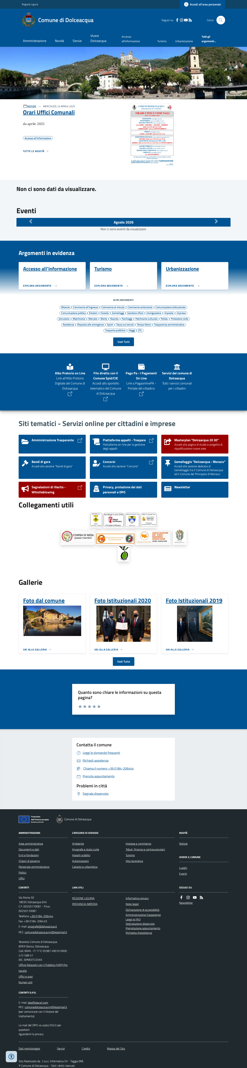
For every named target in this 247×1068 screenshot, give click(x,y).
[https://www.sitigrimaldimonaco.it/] (179, 537)
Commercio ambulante (140, 307)
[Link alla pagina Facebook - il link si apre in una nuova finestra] (177, 20)
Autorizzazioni (80, 861)
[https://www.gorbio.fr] (132, 520)
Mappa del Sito (116, 1048)
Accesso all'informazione (131, 39)
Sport (110, 324)
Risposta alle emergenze (90, 324)
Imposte (168, 312)
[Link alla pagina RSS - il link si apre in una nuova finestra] (190, 20)
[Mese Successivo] (216, 221)
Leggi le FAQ (133, 919)
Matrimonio (79, 318)
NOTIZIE (31, 106)
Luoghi (183, 868)
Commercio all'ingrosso (85, 307)
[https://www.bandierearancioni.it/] (115, 539)
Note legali (132, 904)
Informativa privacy (137, 898)
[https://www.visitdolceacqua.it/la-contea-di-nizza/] (77, 537)
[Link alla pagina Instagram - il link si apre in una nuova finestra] (181, 20)
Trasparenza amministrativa (169, 324)
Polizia (164, 318)
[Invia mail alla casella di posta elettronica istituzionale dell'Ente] (42, 926)
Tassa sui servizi (125, 324)
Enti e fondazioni (29, 855)
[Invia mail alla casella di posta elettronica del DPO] (38, 1002)
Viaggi (132, 330)
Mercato (92, 318)
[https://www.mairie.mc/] (113, 520)
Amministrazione (34, 40)
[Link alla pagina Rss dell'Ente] (201, 897)
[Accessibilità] (11, 1057)
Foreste (105, 312)
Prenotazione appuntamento (143, 928)
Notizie (183, 843)
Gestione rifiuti (135, 312)
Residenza (68, 324)
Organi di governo (29, 861)
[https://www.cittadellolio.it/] (123, 553)
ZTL (140, 330)
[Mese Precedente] (30, 221)
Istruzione (64, 318)
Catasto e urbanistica (84, 867)
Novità (59, 40)
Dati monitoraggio (29, 1048)
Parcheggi (127, 318)
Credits (86, 1048)
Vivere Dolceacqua (98, 38)
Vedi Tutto (123, 661)
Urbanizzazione (184, 41)
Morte (104, 318)
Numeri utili (25, 982)
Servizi (77, 40)
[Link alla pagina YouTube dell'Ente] (195, 897)
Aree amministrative (31, 843)
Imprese (181, 312)
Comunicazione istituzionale (171, 307)
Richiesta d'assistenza (139, 933)
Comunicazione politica (73, 312)
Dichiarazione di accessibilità (142, 910)
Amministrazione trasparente (143, 915)
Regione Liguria (30, 4)
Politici (22, 872)
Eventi (183, 873)
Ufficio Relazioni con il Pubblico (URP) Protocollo (43, 968)
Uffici (22, 878)
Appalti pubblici (81, 855)
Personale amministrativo (34, 867)
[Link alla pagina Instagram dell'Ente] (188, 897)
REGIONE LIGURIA (83, 898)
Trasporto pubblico (115, 330)
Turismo (162, 41)
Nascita (114, 318)
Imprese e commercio (138, 843)
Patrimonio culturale (146, 318)
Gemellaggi (118, 312)
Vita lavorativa (134, 861)
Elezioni (93, 312)
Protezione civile (179, 318)
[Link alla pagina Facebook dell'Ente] (181, 897)
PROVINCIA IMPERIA (84, 904)
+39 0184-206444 (41, 916)
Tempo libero (144, 324)
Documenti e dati (29, 849)
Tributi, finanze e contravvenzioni (145, 849)
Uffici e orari (26, 976)
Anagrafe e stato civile (85, 849)
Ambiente (78, 843)
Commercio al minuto (112, 307)
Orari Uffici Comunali (49, 112)
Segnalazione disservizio (140, 924)
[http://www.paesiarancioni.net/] (153, 537)
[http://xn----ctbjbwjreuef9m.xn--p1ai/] (148, 520)
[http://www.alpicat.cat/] (96, 520)
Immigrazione (153, 312)
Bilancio (65, 307)
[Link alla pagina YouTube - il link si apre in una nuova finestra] (186, 20)
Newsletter (186, 903)
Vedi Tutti (124, 342)
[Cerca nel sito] (219, 20)
